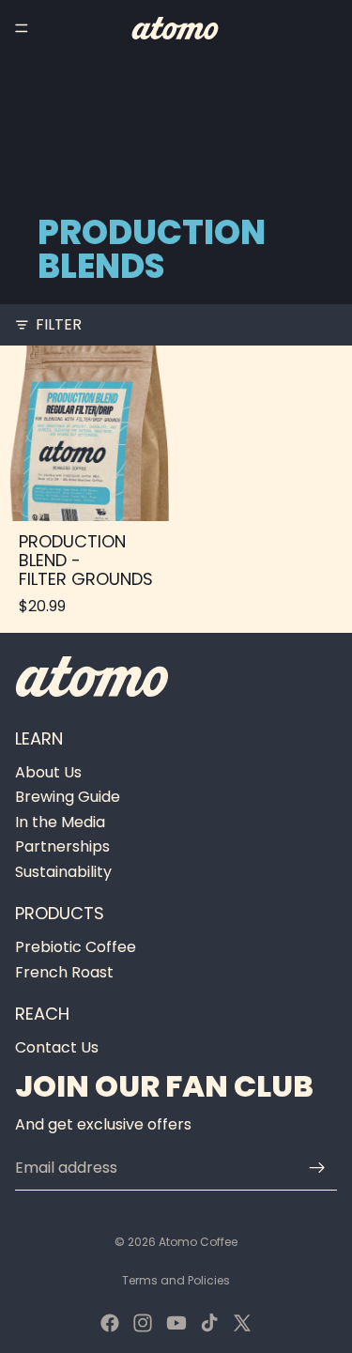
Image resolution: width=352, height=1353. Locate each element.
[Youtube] (176, 1323)
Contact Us (57, 1047)
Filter (59, 325)
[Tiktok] (209, 1323)
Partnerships (62, 846)
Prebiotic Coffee (75, 947)
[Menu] (21, 28)
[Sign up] (317, 1168)
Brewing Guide (67, 797)
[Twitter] (242, 1323)
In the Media (60, 822)
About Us (48, 772)
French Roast (64, 972)
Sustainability (63, 872)
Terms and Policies (176, 1280)
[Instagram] (142, 1323)
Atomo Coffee (198, 1242)
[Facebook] (110, 1323)
